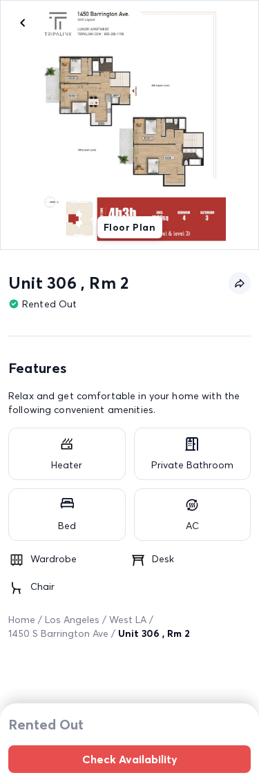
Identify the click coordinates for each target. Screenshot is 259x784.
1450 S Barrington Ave (58, 633)
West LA (127, 619)
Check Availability (130, 759)
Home (21, 619)
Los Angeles (72, 619)
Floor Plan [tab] (129, 227)
